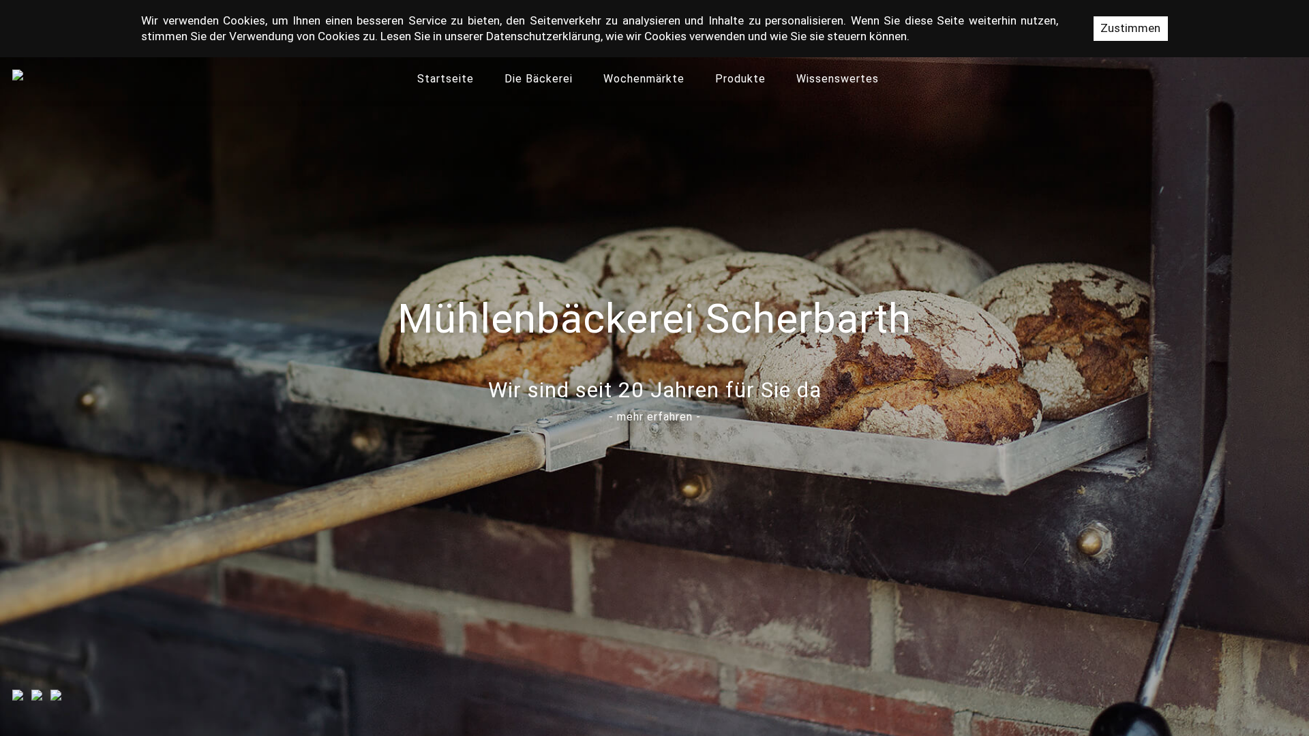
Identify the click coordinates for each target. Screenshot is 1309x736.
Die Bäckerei (539, 78)
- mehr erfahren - (655, 416)
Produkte (740, 78)
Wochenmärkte (643, 78)
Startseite (445, 78)
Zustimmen (1130, 28)
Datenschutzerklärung (543, 36)
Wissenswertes (837, 78)
